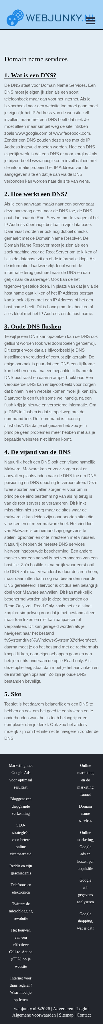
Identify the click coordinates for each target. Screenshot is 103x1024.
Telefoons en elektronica (21, 888)
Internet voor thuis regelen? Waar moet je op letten (21, 989)
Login (81, 1008)
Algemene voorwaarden (34, 1015)
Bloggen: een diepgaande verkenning (20, 806)
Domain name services (85, 813)
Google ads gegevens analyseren (85, 891)
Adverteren (63, 1008)
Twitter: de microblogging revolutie (21, 911)
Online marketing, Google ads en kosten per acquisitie (85, 851)
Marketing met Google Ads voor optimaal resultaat (21, 776)
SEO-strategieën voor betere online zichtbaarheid (20, 839)
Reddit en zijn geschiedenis (20, 869)
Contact (84, 1015)
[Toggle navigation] (90, 21)
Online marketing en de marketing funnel (85, 780)
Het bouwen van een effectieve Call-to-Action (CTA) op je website (21, 948)
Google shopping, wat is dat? (85, 921)
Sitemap (66, 1015)
